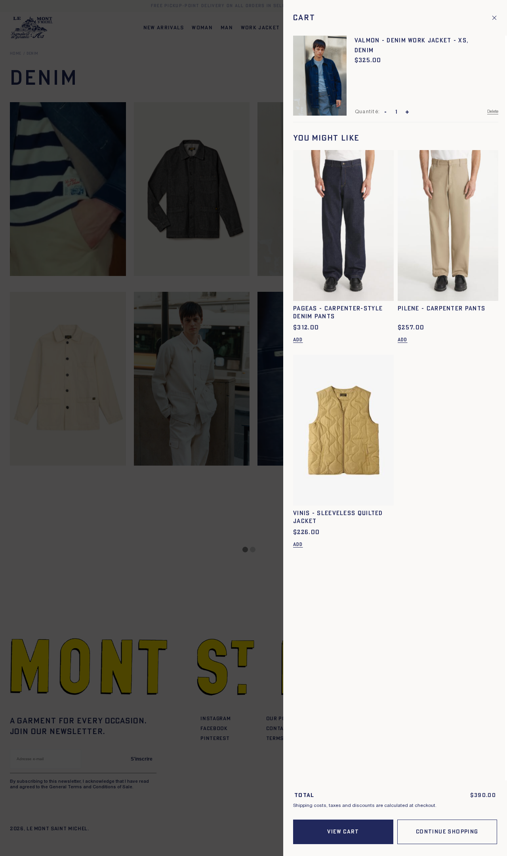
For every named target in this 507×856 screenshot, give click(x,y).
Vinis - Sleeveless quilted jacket (338, 517)
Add (298, 339)
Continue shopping (447, 832)
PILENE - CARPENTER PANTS (441, 309)
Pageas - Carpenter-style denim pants (338, 313)
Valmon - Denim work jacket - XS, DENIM (412, 45)
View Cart (343, 832)
